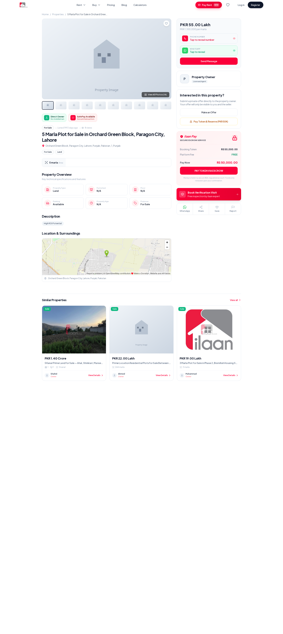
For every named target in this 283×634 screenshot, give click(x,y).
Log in (241, 4)
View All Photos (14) (157, 94)
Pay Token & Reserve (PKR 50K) (211, 121)
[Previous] (47, 59)
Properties (58, 14)
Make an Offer (208, 112)
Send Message (209, 61)
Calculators (140, 4)
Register (255, 4)
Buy (94, 4)
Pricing (111, 4)
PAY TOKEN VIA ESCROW (209, 170)
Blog (124, 4)
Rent (79, 4)
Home (45, 14)
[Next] (166, 59)
